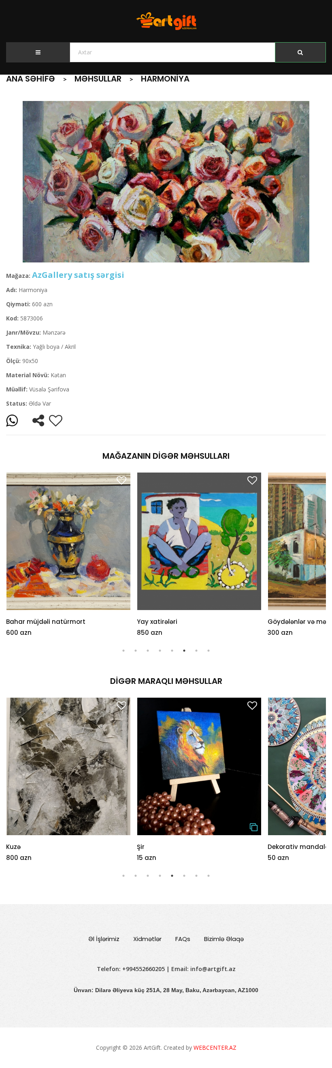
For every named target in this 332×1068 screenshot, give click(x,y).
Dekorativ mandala (168, 846)
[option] (166, 182)
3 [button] (148, 651)
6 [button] (184, 651)
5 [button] (172, 651)
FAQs (182, 939)
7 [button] (196, 651)
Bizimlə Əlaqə (224, 939)
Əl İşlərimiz (103, 939)
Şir (10, 846)
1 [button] (123, 651)
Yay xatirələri (157, 621)
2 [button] (136, 651)
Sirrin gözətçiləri (293, 846)
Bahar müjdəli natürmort (45, 621)
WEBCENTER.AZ (215, 1047)
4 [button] (160, 651)
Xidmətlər (147, 939)
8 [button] (208, 651)
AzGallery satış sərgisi (78, 274)
